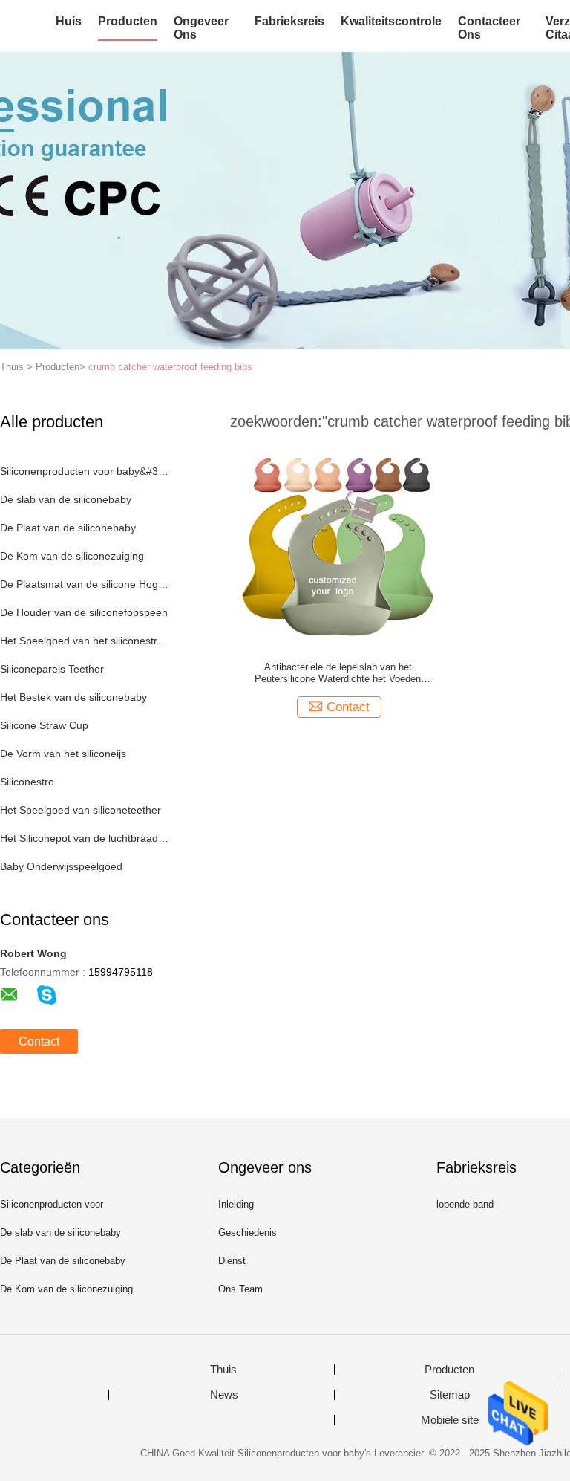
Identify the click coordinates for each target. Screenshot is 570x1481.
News (224, 1395)
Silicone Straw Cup (44, 725)
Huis (69, 21)
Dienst (232, 1260)
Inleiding (236, 1204)
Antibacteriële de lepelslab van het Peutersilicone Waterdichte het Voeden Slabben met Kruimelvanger (338, 673)
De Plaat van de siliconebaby (68, 528)
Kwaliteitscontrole (391, 21)
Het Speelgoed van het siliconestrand (84, 640)
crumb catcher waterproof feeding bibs (170, 366)
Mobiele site (450, 1420)
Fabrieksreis (289, 21)
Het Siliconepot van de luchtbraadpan (84, 838)
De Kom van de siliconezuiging (72, 556)
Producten (127, 21)
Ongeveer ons (201, 28)
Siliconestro (27, 782)
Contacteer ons (489, 28)
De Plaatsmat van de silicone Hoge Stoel (84, 584)
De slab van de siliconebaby (65, 499)
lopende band (465, 1204)
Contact (39, 1041)
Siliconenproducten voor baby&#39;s (84, 471)
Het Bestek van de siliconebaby (73, 697)
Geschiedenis (247, 1232)
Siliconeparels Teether (52, 669)
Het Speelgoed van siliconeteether (80, 810)
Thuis (223, 1369)
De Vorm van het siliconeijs (63, 753)
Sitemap (450, 1395)
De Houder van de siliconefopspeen (84, 612)
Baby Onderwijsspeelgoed (61, 866)
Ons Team (240, 1288)
